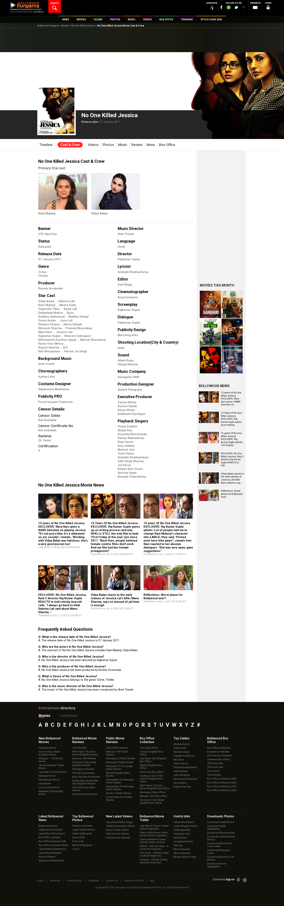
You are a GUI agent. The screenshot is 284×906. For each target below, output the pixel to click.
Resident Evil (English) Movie (51, 793)
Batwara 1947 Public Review (117, 753)
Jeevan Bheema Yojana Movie (51, 767)
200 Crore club (215, 767)
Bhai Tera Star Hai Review (86, 776)
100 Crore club (215, 763)
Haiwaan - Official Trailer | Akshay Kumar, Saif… (154, 861)
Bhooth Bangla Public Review (118, 774)
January (48, 259)
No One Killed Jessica (83, 25)
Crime (42, 272)
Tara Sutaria (179, 782)
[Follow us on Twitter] (236, 7)
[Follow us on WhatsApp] (228, 7)
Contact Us (112, 880)
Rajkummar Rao (182, 786)
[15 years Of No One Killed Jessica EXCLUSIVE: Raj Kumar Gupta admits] (168, 507)
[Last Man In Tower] (232, 360)
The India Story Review (84, 794)
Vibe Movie (45, 783)
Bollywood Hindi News (51, 860)
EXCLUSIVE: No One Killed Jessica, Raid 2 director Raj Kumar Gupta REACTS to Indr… (232, 459)
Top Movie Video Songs (119, 822)
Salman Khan (180, 771)
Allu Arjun (178, 759)
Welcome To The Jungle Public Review (119, 767)
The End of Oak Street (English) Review (84, 764)
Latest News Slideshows (52, 849)
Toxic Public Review (117, 747)
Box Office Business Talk (52, 841)
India (121, 348)
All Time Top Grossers (219, 755)
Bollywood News (48, 825)
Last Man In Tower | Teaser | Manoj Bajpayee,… (154, 827)
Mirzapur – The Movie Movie (51, 760)
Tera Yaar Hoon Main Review (83, 789)
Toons (75, 849)
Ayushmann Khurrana (185, 778)
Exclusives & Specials (118, 837)
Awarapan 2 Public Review (120, 758)
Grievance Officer (134, 880)
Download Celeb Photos (220, 822)
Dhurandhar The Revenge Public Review (120, 781)
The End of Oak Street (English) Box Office (152, 801)
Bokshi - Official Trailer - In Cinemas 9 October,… (154, 847)
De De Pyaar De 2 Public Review (119, 798)
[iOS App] (245, 879)
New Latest (119, 816)
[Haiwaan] (210, 360)
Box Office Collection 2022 (221, 782)
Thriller (43, 276)
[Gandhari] (210, 304)
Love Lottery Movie (49, 787)
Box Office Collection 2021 (221, 786)
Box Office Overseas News (53, 845)
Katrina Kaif (179, 748)
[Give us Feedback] (255, 8)
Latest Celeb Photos (83, 829)
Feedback (93, 880)
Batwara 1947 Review (84, 758)
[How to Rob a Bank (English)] (210, 332)
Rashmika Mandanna (185, 767)
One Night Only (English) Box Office (153, 760)
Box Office (147, 740)
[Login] (268, 8)
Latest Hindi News (183, 822)
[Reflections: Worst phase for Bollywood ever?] (168, 580)
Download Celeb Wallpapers (216, 827)
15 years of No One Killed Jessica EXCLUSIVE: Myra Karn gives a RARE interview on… (231, 398)
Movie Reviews (47, 856)
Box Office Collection (218, 747)
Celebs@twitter (181, 829)
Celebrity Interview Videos (120, 826)
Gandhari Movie (47, 747)
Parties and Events (82, 825)
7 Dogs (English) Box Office (151, 753)
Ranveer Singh (181, 751)
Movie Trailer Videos (117, 829)
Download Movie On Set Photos (220, 858)
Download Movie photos (221, 832)
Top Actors (213, 771)
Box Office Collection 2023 (221, 778)
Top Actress (214, 774)
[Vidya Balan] (115, 191)
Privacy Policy (74, 880)
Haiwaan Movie (47, 775)
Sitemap (178, 845)
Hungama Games (183, 841)
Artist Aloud (180, 837)
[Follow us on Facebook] (221, 7)
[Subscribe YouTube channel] (243, 8)
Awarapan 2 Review (83, 769)
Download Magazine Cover (218, 851)
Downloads (220, 816)
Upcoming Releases (50, 852)
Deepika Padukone (184, 755)
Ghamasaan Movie (49, 779)
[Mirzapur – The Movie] (232, 332)
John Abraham (181, 775)
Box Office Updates (49, 837)
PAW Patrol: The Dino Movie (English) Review (85, 753)
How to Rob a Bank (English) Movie (49, 753)
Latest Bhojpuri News (185, 826)
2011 (57, 259)
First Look (77, 841)
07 (40, 259)
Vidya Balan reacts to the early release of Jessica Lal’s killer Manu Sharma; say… (232, 478)
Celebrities (69, 716)
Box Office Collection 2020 (221, 790)
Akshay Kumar (181, 744)
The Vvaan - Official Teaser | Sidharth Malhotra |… (154, 854)
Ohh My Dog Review (83, 772)
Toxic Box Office (149, 747)
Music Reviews (181, 853)
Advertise (55, 880)
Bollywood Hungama (48, 25)
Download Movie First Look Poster (219, 845)
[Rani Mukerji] (62, 191)
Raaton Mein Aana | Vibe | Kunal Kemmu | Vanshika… (154, 834)
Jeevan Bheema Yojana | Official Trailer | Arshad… (153, 841)
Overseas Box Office (218, 759)
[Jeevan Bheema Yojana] (232, 304)
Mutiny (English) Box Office (151, 767)
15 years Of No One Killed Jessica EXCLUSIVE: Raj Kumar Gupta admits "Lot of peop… (232, 439)
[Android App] (238, 879)
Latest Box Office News (52, 833)
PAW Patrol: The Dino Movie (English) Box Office (154, 787)
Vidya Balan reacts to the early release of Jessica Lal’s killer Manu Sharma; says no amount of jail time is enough (115, 600)
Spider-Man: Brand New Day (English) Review (85, 782)
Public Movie (115, 740)
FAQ (152, 880)
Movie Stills (78, 837)
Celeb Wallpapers (82, 833)
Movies (65, 25)
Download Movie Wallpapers (216, 865)
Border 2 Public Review (118, 793)
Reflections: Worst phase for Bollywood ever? (163, 596)
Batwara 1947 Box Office (153, 796)
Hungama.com (181, 833)
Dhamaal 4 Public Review (120, 762)
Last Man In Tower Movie (52, 771)
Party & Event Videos (117, 833)
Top (181, 738)
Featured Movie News (51, 829)
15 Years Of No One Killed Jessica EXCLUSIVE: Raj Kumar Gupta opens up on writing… (231, 419)
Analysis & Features (218, 751)
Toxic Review (79, 747)
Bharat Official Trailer (184, 856)
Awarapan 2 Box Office (152, 792)
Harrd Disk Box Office (152, 771)
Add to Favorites (71, 91)
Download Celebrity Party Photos (221, 838)
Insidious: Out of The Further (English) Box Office (151, 778)
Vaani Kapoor (181, 763)
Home (40, 880)
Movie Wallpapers (82, 845)
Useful (181, 816)
